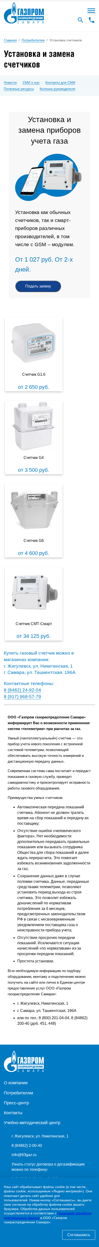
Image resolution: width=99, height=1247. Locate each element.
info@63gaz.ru (24, 1155)
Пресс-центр (16, 1102)
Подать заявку (38, 286)
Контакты (13, 1112)
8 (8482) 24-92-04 (22, 690)
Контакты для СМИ (60, 82)
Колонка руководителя (57, 89)
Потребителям (18, 1093)
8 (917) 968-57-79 (22, 696)
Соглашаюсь (78, 1235)
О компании (16, 1082)
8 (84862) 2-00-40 (27, 1146)
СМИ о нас (31, 82)
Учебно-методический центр (32, 1122)
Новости (10, 82)
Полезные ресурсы (19, 89)
